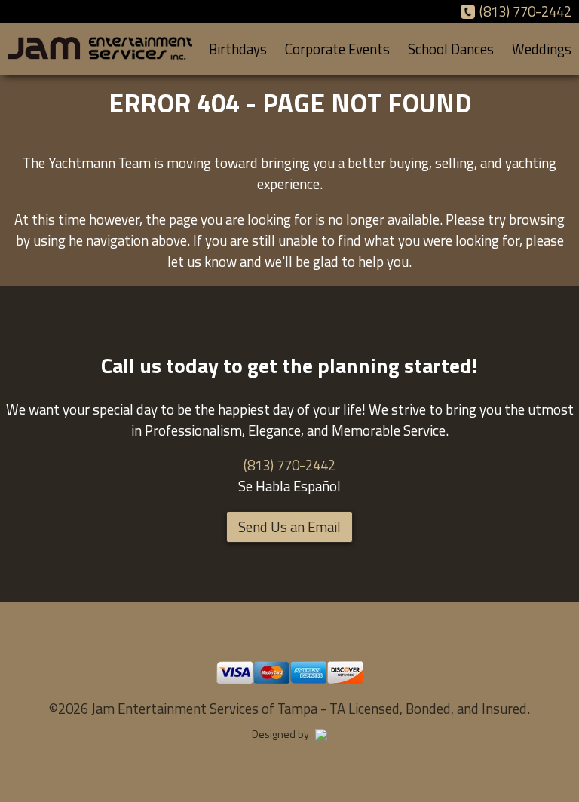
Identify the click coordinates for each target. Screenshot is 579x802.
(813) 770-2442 (525, 11)
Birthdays (238, 49)
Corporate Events (337, 49)
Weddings (541, 49)
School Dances (451, 49)
